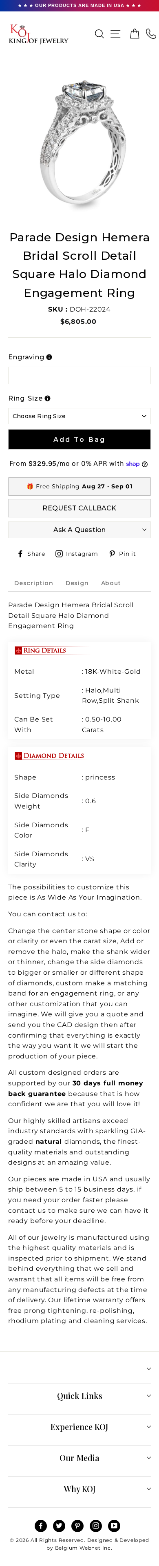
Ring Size (25, 398)
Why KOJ (80, 1488)
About (111, 583)
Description (33, 583)
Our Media (79, 1457)
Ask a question (79, 530)
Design (77, 583)
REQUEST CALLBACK (79, 508)
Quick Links (79, 1395)
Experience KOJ (79, 1426)
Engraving (26, 357)
